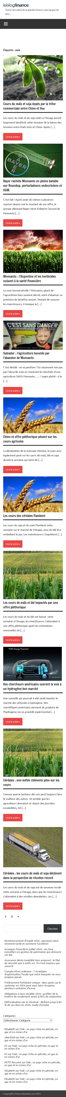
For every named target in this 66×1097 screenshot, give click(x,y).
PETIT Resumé (12, 1062)
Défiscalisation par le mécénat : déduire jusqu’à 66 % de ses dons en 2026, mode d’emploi (33, 1003)
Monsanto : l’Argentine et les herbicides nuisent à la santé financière (29, 278)
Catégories (9, 1015)
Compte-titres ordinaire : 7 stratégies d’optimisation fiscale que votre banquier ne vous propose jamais (32, 974)
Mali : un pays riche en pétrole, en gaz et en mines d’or (31, 1030)
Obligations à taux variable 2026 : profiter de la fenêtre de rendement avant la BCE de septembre (33, 995)
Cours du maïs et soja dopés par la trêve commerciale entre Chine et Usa (29, 106)
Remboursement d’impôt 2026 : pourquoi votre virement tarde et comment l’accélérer (31, 942)
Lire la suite (12, 136)
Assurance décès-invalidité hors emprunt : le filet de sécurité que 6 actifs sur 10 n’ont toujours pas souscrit (32, 962)
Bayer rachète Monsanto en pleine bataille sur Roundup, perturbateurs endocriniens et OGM (32, 185)
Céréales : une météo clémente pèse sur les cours (31, 782)
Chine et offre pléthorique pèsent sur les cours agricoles (30, 439)
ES (5, 1045)
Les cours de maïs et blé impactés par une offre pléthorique (30, 605)
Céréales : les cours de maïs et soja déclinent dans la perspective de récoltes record (32, 875)
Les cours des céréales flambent (24, 515)
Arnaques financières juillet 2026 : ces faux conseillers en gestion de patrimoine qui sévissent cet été (32, 951)
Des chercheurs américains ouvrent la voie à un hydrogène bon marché (32, 686)
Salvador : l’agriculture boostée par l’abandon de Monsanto (26, 355)
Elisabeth (9, 1070)
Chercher (52, 928)
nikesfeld (9, 1037)
